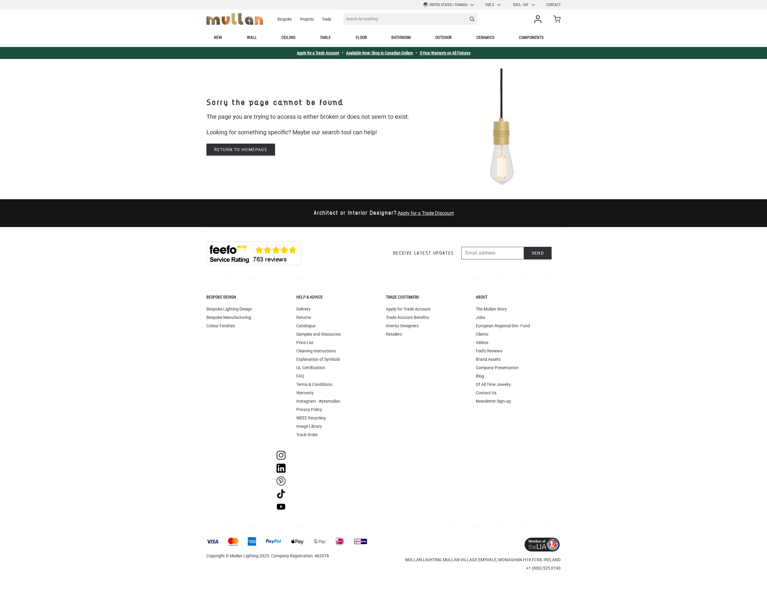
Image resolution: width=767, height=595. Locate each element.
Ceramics (485, 37)
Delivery (303, 309)
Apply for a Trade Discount (426, 213)
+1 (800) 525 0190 (543, 568)
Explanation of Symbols (318, 359)
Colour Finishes (220, 325)
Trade (326, 19)
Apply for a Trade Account (318, 53)
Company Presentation (497, 367)
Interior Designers (402, 325)
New (218, 37)
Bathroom (401, 37)
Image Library (309, 426)
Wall (252, 37)
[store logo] (234, 19)
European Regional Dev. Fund (503, 325)
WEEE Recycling (311, 418)
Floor (361, 37)
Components (531, 37)
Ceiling (288, 37)
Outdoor (443, 37)
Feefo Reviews (489, 351)
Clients (482, 334)
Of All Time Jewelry (493, 384)
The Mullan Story (491, 309)
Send (538, 253)
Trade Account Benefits (407, 317)
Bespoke (284, 19)
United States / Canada (448, 5)
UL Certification (310, 367)
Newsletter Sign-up (493, 401)
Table (325, 37)
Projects (307, 19)
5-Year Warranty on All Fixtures (445, 53)
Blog (480, 376)
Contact (553, 5)
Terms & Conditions (314, 384)
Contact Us (486, 392)
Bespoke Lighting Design (229, 309)
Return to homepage (240, 149)
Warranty (305, 392)
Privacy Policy (309, 409)
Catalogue (305, 325)
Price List (304, 342)
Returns (303, 317)
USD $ (489, 5)
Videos (482, 342)
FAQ (300, 376)
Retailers (394, 334)
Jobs (480, 317)
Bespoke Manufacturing (228, 317)
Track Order (307, 434)
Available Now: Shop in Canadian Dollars (379, 53)
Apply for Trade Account (408, 309)
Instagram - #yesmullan (318, 401)
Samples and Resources (318, 334)
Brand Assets (488, 359)
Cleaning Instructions (316, 351)
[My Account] (539, 19)
